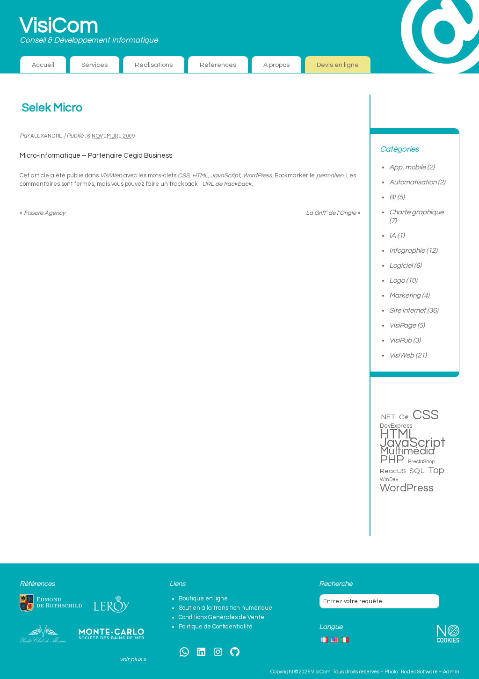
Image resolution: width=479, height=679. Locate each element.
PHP (392, 459)
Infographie (407, 250)
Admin (451, 671)
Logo (397, 280)
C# (404, 417)
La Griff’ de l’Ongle (333, 213)
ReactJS (393, 471)
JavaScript (225, 175)
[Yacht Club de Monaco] (43, 634)
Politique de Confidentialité (216, 626)
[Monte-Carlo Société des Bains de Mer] (111, 634)
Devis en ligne (338, 65)
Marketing (405, 295)
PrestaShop (421, 461)
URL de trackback (227, 184)
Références (218, 65)
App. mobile (407, 167)
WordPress (257, 175)
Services (94, 65)
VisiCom (59, 26)
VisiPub (400, 340)
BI (392, 197)
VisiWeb (111, 175)
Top (436, 470)
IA (392, 235)
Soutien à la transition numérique (225, 608)
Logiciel (401, 265)
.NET (387, 417)
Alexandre (46, 136)
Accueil (43, 65)
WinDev (389, 479)
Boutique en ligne (203, 598)
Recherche (335, 583)
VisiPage (402, 325)
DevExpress (396, 426)
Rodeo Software (419, 671)
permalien (329, 175)
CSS (183, 175)
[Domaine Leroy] (112, 604)
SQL (416, 471)
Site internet (407, 310)
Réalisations (154, 65)
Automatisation (412, 182)
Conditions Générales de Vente (221, 617)
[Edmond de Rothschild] (51, 603)
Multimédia (407, 451)
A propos (276, 65)
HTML (200, 175)
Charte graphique (416, 212)
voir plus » (133, 659)
